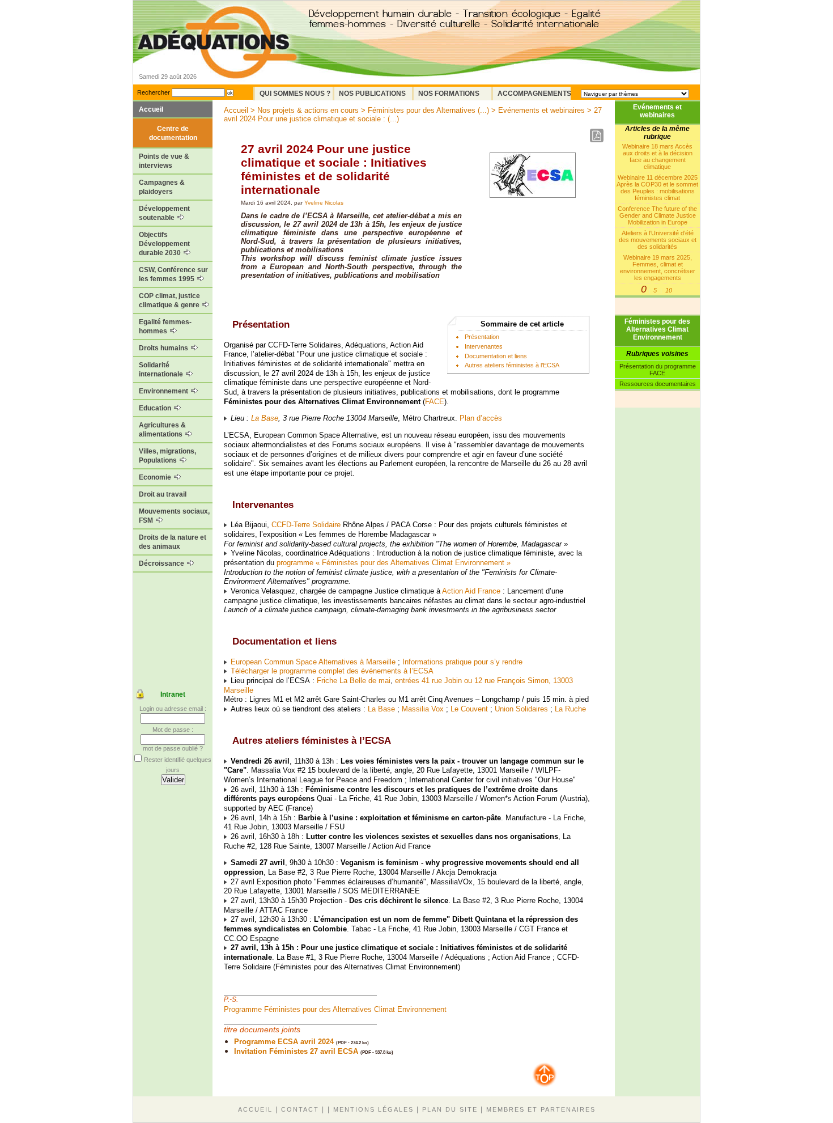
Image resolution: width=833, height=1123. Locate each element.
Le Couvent (469, 709)
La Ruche (570, 709)
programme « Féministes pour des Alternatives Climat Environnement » (394, 562)
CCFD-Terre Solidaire (306, 524)
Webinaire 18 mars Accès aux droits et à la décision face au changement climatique (657, 156)
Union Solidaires (521, 709)
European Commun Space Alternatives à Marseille (313, 662)
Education (156, 408)
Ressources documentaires (657, 383)
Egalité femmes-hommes (165, 326)
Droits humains (164, 348)
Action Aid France (471, 591)
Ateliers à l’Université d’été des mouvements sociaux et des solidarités (657, 240)
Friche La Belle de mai (353, 680)
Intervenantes (484, 346)
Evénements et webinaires (657, 111)
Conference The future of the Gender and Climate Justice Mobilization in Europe (657, 215)
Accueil (151, 109)
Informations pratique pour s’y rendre (462, 662)
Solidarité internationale (162, 369)
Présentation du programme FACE (657, 369)
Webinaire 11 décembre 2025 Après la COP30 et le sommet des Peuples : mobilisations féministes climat (657, 187)
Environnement (164, 391)
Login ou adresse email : (172, 708)
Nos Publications (372, 94)
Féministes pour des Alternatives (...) (428, 110)
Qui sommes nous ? (295, 94)
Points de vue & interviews (164, 160)
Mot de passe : (172, 729)
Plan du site (450, 1109)
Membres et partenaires (541, 1109)
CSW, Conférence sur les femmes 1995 (173, 274)
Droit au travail (162, 494)
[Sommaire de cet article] (228, 324)
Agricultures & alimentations (162, 429)
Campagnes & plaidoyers (162, 187)
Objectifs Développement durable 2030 (164, 244)
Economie (156, 477)
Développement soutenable (164, 213)
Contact (300, 1109)
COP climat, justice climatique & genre (170, 300)
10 (668, 290)
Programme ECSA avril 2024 (284, 1041)
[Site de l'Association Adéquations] (217, 58)
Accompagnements (534, 94)
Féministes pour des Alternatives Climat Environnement (657, 329)
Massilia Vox (423, 709)
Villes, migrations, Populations (167, 455)
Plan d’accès (481, 418)
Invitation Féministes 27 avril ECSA (296, 1051)
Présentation (482, 336)
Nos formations (448, 94)
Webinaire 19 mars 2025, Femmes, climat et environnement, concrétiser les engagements (657, 267)
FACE (434, 401)
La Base (264, 418)
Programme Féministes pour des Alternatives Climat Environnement (335, 1009)
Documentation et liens (496, 356)
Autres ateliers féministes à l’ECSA (512, 365)
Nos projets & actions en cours (308, 110)
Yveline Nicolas (323, 203)
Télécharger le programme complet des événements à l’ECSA (332, 671)
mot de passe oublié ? (173, 748)
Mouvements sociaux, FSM (174, 515)
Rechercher (153, 92)
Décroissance (162, 563)
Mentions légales (373, 1109)
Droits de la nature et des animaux (172, 541)
